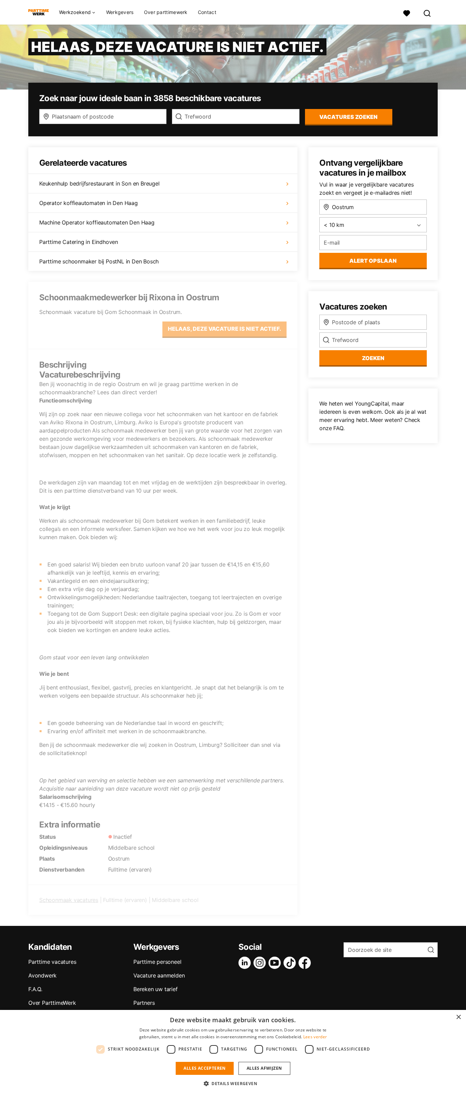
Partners (144, 1002)
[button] (233, 1083)
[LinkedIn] (245, 963)
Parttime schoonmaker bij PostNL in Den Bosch (99, 261)
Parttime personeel (157, 961)
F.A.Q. (35, 989)
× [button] (458, 1017)
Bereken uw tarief (155, 989)
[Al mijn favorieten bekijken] (406, 12)
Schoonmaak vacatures (68, 899)
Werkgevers (120, 12)
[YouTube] (275, 963)
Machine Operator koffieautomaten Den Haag (97, 222)
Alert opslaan (373, 260)
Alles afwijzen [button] (264, 1068)
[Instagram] (260, 963)
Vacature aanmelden (159, 975)
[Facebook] (306, 963)
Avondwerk (42, 975)
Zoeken (373, 358)
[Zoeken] (427, 12)
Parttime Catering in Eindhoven (78, 241)
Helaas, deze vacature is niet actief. (224, 328)
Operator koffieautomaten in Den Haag (88, 203)
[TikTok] (290, 963)
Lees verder (315, 1037)
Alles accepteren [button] (204, 1068)
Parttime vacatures (52, 961)
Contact (207, 12)
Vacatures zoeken (348, 116)
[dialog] (233, 1052)
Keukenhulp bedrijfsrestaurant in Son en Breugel (99, 183)
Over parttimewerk (166, 12)
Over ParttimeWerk (52, 1002)
